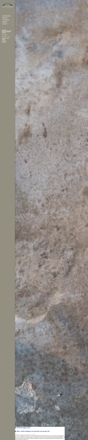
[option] (44, 220)
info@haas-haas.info (5, 38)
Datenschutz (4, 42)
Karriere (4, 22)
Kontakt (4, 24)
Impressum (4, 41)
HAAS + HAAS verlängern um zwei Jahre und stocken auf (33, 431)
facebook (3, 39)
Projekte (4, 18)
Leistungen (5, 20)
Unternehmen (6, 16)
